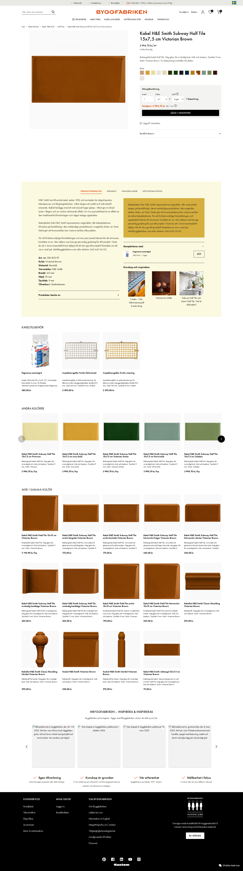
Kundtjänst (28, 806)
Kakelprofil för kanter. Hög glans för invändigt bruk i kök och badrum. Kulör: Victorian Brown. (40, 680)
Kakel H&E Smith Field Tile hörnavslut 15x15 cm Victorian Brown (161, 604)
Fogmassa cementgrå (142, 251)
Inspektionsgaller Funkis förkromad (79, 373)
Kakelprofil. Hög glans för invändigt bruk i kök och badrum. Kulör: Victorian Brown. (201, 612)
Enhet (158, 94)
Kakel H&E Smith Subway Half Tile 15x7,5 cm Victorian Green (119, 455)
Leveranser (28, 824)
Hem (23, 26)
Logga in (60, 806)
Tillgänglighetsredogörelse (102, 830)
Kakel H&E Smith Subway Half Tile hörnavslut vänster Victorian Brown (201, 536)
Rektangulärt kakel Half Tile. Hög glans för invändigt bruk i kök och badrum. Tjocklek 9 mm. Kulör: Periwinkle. (160, 464)
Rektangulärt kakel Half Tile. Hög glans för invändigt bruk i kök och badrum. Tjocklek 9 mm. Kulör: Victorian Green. (120, 464)
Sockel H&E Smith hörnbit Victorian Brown (120, 673)
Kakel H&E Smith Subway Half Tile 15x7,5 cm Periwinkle (160, 455)
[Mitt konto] (203, 12)
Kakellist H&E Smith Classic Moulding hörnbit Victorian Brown (39, 673)
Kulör (142, 68)
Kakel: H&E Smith (48, 26)
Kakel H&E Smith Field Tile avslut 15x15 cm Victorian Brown (118, 604)
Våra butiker (29, 812)
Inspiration (163, 19)
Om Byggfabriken (97, 806)
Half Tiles (61, 26)
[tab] (180, 134)
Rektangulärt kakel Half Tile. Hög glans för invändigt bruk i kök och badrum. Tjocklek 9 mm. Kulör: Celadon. (201, 464)
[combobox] (36, 11)
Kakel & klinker (112, 19)
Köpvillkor (28, 818)
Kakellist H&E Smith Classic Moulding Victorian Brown (202, 604)
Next (221, 439)
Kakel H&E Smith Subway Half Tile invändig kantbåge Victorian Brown (39, 604)
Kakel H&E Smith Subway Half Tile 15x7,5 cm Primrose (38, 455)
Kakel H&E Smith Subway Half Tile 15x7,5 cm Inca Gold (79, 455)
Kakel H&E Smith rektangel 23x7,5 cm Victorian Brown (161, 673)
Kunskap (149, 19)
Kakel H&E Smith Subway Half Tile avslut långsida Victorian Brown (79, 536)
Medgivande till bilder (100, 837)
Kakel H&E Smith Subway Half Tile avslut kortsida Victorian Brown (119, 536)
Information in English (99, 818)
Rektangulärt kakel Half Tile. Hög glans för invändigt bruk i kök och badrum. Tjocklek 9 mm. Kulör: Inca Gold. (79, 464)
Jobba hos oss (96, 812)
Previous (21, 439)
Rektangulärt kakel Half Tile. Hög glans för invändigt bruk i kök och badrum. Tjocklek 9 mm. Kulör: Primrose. (38, 464)
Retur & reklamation (33, 830)
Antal (144, 94)
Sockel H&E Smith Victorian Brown (79, 671)
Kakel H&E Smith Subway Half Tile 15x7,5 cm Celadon (201, 455)
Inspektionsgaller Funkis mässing (118, 373)
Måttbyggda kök (132, 19)
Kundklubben (62, 812)
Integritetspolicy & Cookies (102, 824)
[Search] (53, 11)
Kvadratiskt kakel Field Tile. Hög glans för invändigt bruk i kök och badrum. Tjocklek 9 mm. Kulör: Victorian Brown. (38, 545)
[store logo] (121, 12)
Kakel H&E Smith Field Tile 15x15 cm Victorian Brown (39, 536)
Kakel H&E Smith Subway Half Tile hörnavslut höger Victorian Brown (160, 536)
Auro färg (95, 19)
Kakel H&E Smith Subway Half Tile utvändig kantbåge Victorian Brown (79, 604)
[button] (53, 746)
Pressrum (93, 843)
